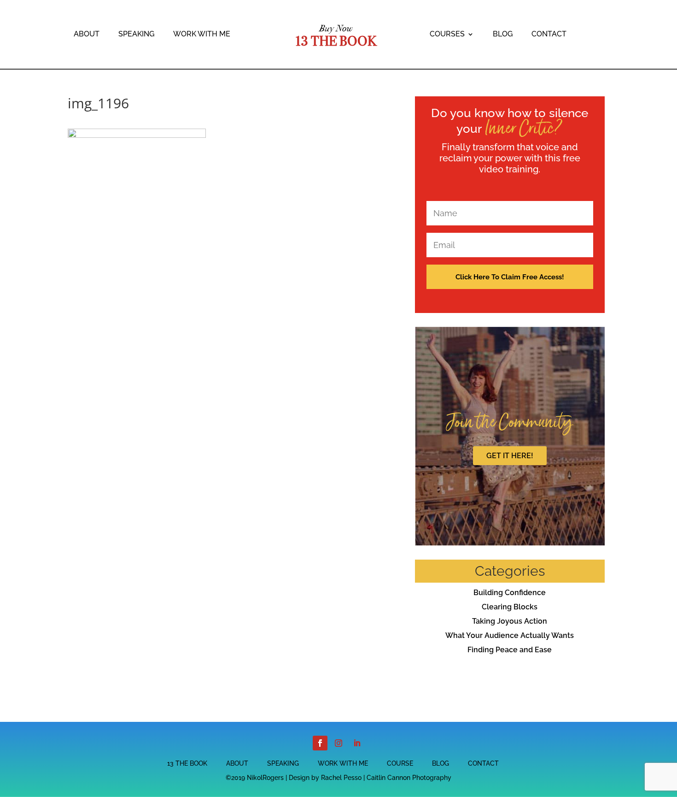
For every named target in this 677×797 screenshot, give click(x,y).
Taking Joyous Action (509, 621)
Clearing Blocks (509, 606)
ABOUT (86, 34)
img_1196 (98, 103)
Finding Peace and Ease (509, 649)
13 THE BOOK (187, 763)
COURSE (400, 763)
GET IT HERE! (509, 455)
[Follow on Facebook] (320, 743)
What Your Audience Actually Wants (509, 635)
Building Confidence (509, 592)
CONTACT (548, 34)
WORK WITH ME (201, 34)
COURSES (447, 34)
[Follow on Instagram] (338, 743)
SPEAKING (136, 34)
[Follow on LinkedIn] (357, 743)
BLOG (503, 34)
